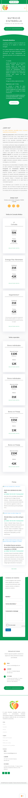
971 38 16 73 (14, 2)
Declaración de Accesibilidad (9, 745)
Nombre (8, 596)
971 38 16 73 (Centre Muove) (10, 759)
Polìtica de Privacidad (7, 737)
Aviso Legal (5, 740)
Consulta (5, 726)
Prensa (4, 729)
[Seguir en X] (17, 205)
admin (7, 494)
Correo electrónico (11, 604)
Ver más (14, 568)
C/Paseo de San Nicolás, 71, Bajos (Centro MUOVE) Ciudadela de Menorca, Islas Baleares (14, 680)
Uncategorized (19, 494)
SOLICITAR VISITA (14, 248)
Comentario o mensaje (12, 611)
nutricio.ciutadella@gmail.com (13, 665)
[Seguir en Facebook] (13, 205)
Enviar (8, 630)
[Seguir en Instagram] (9, 205)
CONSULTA (14, 102)
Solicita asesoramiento (14, 28)
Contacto (5, 732)
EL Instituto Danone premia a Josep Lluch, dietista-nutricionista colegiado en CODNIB (13, 547)
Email (5, 751)
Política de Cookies (7, 742)
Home (4, 724)
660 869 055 (6, 760)
